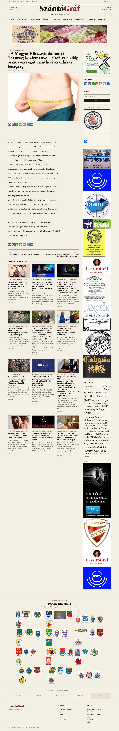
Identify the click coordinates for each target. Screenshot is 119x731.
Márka (93, 431)
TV (88, 443)
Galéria (101, 19)
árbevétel (98, 453)
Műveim (103, 431)
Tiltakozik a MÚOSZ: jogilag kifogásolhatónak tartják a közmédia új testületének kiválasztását (43, 381)
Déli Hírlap (67, 19)
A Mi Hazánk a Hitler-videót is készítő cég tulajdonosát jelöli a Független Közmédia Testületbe (17, 381)
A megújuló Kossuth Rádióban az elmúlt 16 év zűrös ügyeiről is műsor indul (43, 436)
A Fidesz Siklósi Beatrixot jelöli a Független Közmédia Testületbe (66, 331)
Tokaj (55, 642)
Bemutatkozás (91, 712)
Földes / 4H (88, 423)
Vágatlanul (22, 19)
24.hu (90, 387)
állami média (89, 454)
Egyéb (61, 712)
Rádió (93, 440)
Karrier (89, 428)
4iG (86, 386)
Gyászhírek (55, 19)
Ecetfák (11, 19)
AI (95, 386)
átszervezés (87, 456)
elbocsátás (95, 414)
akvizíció (100, 387)
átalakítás (105, 453)
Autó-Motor (35, 19)
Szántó (59, 9)
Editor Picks (91, 409)
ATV (106, 389)
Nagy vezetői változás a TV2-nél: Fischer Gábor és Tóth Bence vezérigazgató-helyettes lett (42, 286)
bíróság (105, 401)
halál (90, 425)
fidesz (104, 420)
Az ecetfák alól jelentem (18, 50)
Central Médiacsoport (90, 403)
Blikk (94, 401)
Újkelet (99, 450)
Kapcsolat (107, 1)
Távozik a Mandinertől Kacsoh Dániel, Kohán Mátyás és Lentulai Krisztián (17, 285)
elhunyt (102, 414)
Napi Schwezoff (93, 434)
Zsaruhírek (80, 19)
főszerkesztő (97, 423)
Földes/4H (91, 19)
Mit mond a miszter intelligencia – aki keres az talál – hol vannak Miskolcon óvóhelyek (67, 436)
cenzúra (99, 403)
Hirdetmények (100, 425)
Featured (89, 417)
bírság (99, 401)
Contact (89, 717)
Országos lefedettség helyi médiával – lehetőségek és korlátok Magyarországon (18, 331)
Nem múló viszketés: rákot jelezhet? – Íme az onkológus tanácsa (18, 435)
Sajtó (103, 440)
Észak (45, 19)
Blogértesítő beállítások (93, 714)
